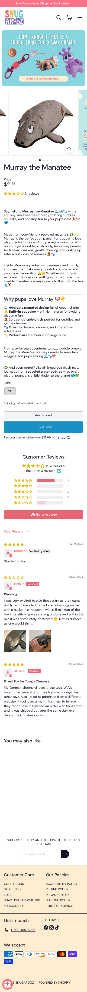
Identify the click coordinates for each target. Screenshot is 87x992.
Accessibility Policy (61, 884)
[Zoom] (69, 149)
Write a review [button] (43, 514)
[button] (14, 193)
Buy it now (43, 427)
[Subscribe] (65, 854)
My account (13, 906)
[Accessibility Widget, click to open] (7, 984)
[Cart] (69, 17)
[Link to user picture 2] (40, 641)
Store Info (12, 889)
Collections (14, 884)
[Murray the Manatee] (33, 784)
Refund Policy (57, 889)
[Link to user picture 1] (15, 641)
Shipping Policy (58, 900)
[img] (14, 544)
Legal (8, 895)
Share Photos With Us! (22, 900)
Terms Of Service (59, 906)
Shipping (9, 403)
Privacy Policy (57, 895)
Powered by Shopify (54, 983)
